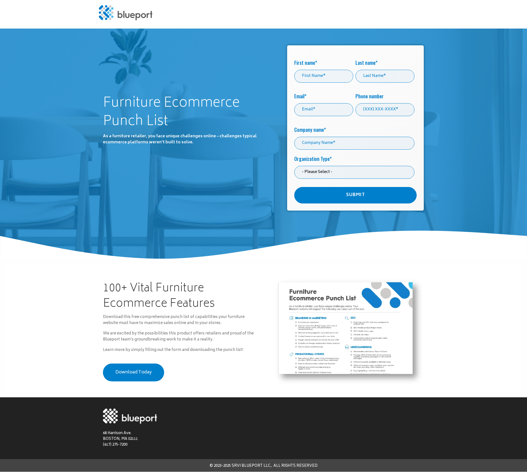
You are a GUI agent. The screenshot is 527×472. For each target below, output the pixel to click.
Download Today (133, 372)
